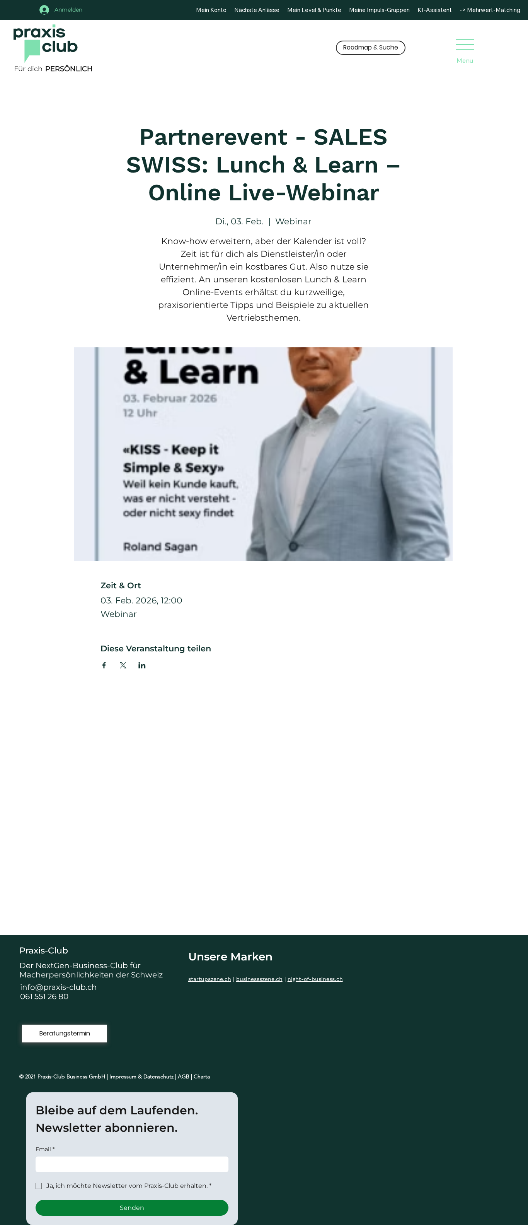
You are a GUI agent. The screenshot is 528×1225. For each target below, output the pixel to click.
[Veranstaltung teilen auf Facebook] (104, 665)
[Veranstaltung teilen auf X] (123, 665)
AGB (183, 1076)
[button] (370, 48)
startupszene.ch (209, 979)
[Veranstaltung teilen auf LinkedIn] (142, 665)
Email (45, 1149)
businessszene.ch (259, 979)
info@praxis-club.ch (58, 987)
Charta (202, 1076)
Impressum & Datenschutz (141, 1076)
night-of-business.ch (315, 979)
